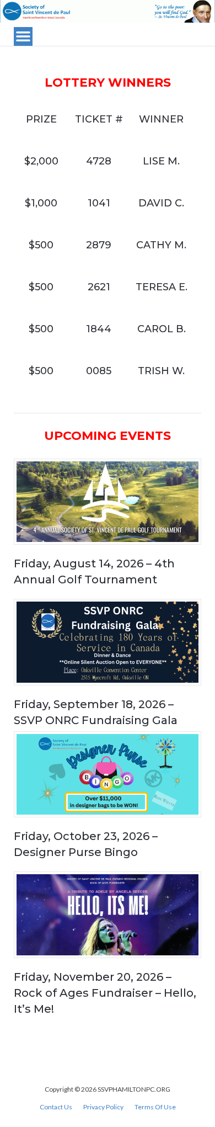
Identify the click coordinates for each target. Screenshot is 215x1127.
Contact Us (56, 1107)
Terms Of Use (155, 1107)
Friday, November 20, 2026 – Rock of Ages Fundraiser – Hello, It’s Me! (105, 993)
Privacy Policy (103, 1107)
